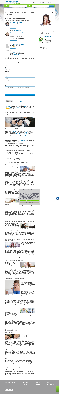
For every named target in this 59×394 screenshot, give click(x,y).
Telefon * (6, 78)
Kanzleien (24, 387)
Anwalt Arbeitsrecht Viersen (18, 30)
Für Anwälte (52, 2)
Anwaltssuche (25, 382)
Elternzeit (25, 132)
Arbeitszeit (19, 105)
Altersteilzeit (18, 133)
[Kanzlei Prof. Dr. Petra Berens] (7, 51)
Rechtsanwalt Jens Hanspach (16, 22)
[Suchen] (51, 6)
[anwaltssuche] (14, 3)
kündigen (25, 106)
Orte (37, 2)
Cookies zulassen (29, 200)
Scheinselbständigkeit (23, 140)
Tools (45, 2)
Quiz (48, 2)
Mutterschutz (13, 131)
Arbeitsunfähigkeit (24, 133)
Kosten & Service (38, 384)
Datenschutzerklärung (49, 384)
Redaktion (48, 387)
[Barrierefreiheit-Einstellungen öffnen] (57, 198)
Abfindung (30, 105)
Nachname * (7, 67)
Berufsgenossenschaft (27, 135)
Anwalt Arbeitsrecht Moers (17, 50)
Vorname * (7, 64)
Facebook (37, 387)
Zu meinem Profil (14, 28)
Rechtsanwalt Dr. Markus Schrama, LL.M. (18, 44)
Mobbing (9, 107)
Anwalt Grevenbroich (16, 54)
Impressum (48, 382)
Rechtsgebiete (33, 2)
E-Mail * (6, 82)
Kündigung (7, 254)
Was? (7, 6)
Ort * (6, 74)
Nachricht (7, 85)
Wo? (30, 6)
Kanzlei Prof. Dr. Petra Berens (15, 34)
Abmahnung (19, 107)
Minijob (8, 105)
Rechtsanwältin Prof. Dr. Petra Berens (17, 32)
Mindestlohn (11, 136)
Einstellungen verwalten (29, 202)
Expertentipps (41, 2)
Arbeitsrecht (31, 17)
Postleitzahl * (7, 71)
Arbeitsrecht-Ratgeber (18, 101)
